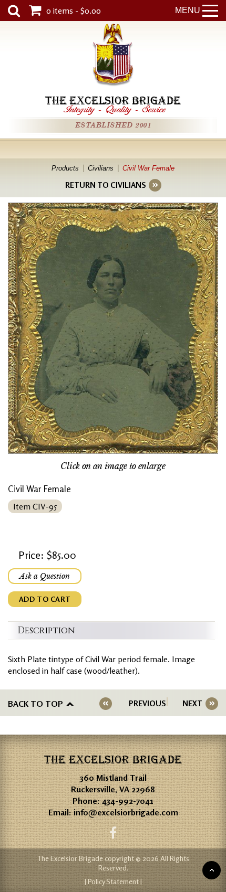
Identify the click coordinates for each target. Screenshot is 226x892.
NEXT (192, 703)
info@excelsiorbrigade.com (126, 812)
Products (65, 168)
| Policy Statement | (113, 881)
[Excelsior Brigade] (113, 56)
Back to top (35, 703)
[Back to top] (211, 870)
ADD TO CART (44, 598)
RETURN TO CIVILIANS (105, 185)
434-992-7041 (127, 800)
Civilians (101, 168)
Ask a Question (44, 576)
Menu (187, 10)
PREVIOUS (147, 703)
